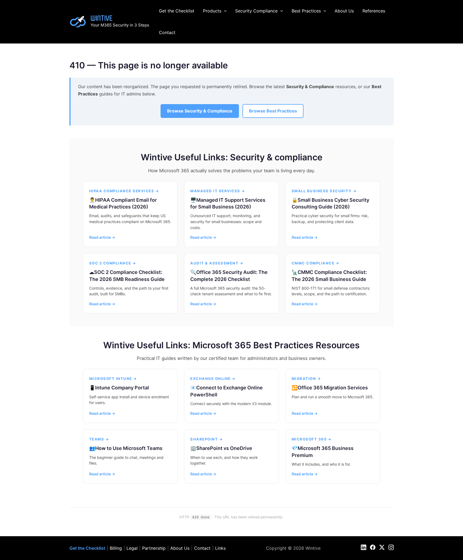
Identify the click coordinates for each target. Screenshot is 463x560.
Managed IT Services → (217, 191)
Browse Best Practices (273, 111)
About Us (344, 11)
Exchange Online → (213, 378)
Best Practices (306, 11)
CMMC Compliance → (316, 263)
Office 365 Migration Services (333, 387)
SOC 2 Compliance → (112, 263)
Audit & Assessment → (217, 263)
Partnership (154, 548)
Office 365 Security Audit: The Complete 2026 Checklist (229, 275)
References (373, 11)
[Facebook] (372, 547)
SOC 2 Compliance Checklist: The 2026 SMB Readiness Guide (127, 275)
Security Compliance (256, 11)
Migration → (306, 378)
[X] (382, 547)
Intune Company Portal (122, 387)
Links (220, 548)
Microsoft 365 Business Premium (323, 451)
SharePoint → (206, 439)
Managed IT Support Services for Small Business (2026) (227, 203)
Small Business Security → (324, 191)
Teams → (99, 439)
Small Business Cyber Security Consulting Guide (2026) (330, 203)
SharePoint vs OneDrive (224, 448)
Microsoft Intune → (113, 378)
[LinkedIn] (363, 547)
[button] (224, 11)
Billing (116, 548)
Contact (167, 32)
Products (212, 11)
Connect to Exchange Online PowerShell (226, 391)
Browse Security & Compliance (199, 111)
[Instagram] (391, 547)
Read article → (102, 237)
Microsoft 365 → (312, 439)
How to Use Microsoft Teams (128, 448)
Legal (132, 548)
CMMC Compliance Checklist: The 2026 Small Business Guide (329, 275)
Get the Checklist (176, 11)
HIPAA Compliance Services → (124, 191)
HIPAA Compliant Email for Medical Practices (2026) (123, 203)
